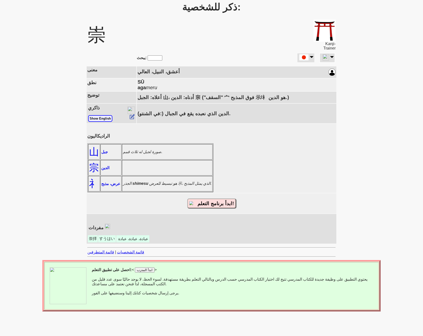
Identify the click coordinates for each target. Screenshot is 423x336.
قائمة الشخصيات (130, 252)
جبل (104, 152)
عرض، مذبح (110, 184)
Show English (100, 118)
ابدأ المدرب (145, 270)
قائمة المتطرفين (100, 252)
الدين (105, 168)
